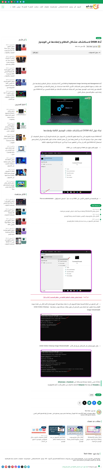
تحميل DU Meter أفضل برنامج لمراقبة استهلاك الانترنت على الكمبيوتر (9, 163)
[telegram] (23, 2)
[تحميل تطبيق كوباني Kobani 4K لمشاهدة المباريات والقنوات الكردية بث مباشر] (21, 211)
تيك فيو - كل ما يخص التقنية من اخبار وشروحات (75, 466)
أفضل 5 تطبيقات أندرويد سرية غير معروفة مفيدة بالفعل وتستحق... (9, 61)
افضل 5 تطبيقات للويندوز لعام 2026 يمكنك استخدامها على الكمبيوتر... (9, 174)
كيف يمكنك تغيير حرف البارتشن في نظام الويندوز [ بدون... (9, 151)
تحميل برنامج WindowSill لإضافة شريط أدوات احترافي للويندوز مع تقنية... (79, 211)
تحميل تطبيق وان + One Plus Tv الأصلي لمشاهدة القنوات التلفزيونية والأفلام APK (8, 203)
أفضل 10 (24, 7)
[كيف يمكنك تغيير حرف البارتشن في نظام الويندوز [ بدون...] (21, 149)
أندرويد (79, 7)
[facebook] (17, 2)
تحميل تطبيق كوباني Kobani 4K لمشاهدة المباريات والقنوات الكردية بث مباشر (9, 213)
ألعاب (41, 7)
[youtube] (6, 467)
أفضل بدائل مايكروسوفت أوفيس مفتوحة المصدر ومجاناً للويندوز (81, 216)
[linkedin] (9, 2)
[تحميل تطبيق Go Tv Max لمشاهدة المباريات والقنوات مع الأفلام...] (21, 94)
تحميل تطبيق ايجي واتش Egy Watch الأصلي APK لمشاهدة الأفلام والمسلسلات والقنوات (9, 223)
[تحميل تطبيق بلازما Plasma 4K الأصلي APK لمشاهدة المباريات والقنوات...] (21, 70)
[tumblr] (15, 2)
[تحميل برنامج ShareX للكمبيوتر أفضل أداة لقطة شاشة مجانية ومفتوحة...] (21, 112)
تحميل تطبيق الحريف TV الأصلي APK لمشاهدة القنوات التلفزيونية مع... (9, 84)
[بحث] (3, 7)
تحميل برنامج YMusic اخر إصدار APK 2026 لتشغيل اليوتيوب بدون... (9, 128)
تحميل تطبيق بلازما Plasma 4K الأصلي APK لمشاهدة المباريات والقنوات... (9, 73)
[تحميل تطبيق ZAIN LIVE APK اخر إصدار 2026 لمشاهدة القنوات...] (21, 137)
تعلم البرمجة (53, 7)
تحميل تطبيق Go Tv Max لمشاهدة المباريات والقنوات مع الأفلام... (9, 96)
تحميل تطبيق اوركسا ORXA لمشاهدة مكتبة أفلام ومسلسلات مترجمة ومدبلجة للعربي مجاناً (8, 232)
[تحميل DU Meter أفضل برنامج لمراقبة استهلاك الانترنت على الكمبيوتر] (21, 160)
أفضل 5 (30, 7)
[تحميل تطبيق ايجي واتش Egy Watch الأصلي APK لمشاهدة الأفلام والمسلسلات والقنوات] (21, 221)
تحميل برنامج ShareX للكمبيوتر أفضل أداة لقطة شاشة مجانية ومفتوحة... (9, 115)
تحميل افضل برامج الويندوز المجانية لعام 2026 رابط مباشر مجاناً (8, 186)
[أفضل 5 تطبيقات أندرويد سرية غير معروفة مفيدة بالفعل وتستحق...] (21, 59)
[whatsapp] (20, 2)
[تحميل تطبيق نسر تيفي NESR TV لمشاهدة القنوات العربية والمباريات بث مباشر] (21, 240)
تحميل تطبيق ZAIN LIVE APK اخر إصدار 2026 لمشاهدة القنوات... (9, 139)
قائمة (13, 7)
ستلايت (36, 7)
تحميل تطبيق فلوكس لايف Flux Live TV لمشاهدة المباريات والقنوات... (9, 49)
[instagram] (6, 2)
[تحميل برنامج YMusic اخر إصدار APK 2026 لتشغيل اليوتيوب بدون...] (21, 125)
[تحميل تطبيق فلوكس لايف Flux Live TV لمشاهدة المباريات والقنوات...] (21, 47)
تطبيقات (46, 7)
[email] (3, 2)
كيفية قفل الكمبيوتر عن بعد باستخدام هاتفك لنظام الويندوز (83, 221)
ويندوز (71, 7)
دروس (19, 7)
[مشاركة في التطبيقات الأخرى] (80, 403)
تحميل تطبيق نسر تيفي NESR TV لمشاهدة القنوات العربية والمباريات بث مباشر (8, 242)
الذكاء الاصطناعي (63, 7)
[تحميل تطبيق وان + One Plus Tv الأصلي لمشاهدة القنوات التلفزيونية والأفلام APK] (21, 202)
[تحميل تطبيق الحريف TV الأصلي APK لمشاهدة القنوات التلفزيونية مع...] (21, 82)
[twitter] (22, 467)
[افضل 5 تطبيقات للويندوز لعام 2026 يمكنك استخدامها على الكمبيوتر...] (21, 172)
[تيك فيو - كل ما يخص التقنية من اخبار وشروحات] (92, 7)
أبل (75, 7)
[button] (94, 403)
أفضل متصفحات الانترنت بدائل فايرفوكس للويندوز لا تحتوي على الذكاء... (39, 439)
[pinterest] (12, 2)
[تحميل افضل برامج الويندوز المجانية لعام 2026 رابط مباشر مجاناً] (21, 184)
